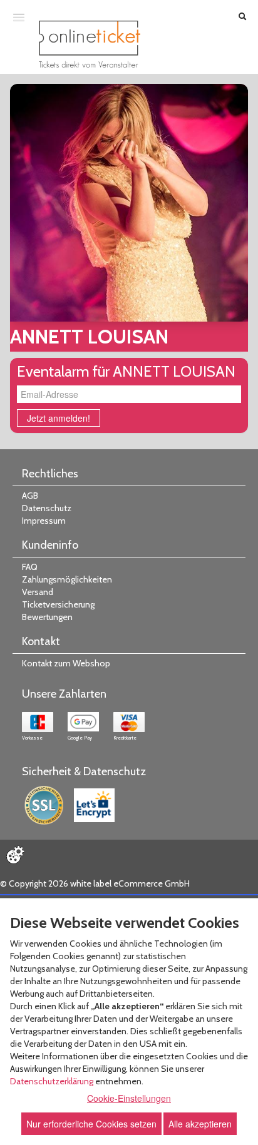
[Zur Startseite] (90, 44)
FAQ (30, 566)
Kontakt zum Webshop (66, 663)
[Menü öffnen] (19, 17)
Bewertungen (47, 617)
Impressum (44, 520)
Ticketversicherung (58, 604)
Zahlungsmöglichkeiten (67, 579)
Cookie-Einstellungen (129, 1098)
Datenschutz (46, 508)
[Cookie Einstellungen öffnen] (15, 855)
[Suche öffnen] (242, 17)
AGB (30, 495)
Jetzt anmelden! (58, 418)
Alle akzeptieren (200, 1123)
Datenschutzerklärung (51, 1081)
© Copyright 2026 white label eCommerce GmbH (95, 883)
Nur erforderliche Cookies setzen (91, 1123)
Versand (37, 592)
